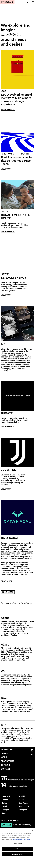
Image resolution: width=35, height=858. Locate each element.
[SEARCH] (27, 2)
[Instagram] (31, 755)
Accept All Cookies (17, 854)
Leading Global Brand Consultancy (16, 825)
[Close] (33, 830)
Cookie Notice (17, 839)
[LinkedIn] (31, 750)
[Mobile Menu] (32, 2)
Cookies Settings (17, 843)
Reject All (17, 848)
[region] (17, 843)
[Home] (7, 2)
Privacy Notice (25, 839)
